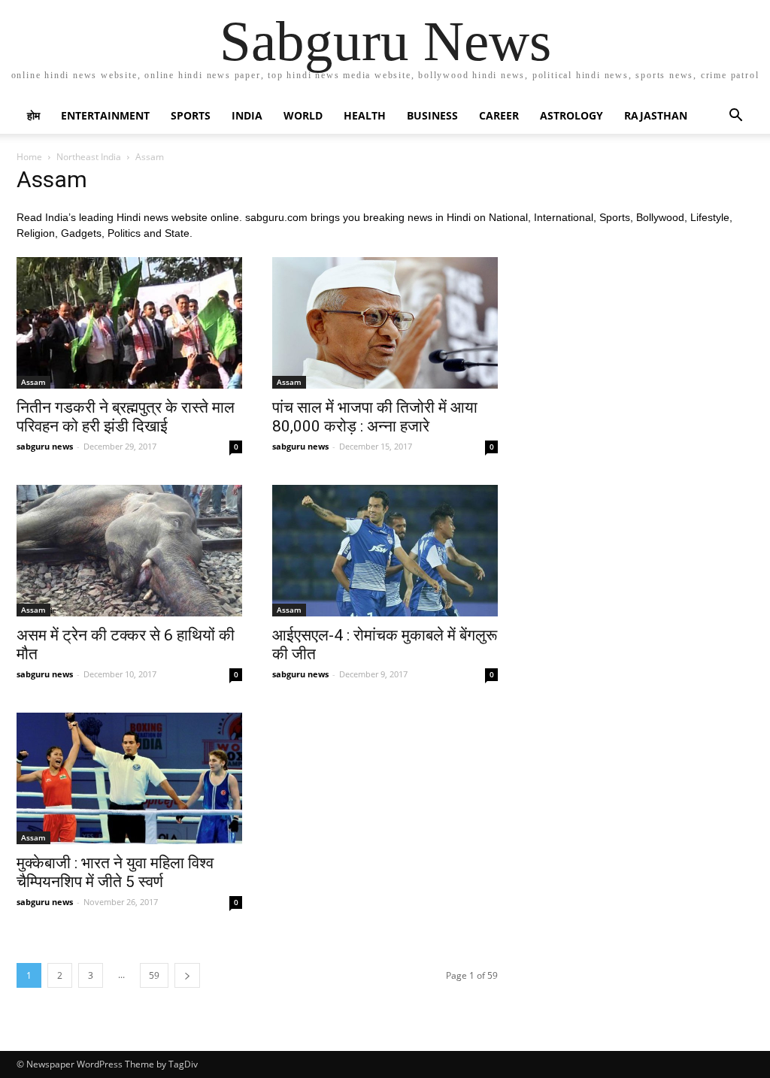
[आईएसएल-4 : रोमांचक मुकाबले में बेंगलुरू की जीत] (385, 550)
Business (432, 115)
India (247, 115)
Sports (191, 115)
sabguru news (45, 446)
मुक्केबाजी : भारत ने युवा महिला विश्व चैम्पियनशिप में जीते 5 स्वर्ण (115, 872)
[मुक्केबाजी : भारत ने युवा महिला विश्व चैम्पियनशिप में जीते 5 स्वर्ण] (129, 778)
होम (33, 115)
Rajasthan (655, 115)
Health (365, 115)
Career (499, 115)
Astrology (571, 115)
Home (29, 156)
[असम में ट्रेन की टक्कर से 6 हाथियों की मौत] (129, 550)
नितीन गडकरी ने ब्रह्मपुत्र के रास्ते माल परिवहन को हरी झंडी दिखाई (126, 416)
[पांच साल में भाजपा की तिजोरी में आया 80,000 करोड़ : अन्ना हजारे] (385, 323)
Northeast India (88, 156)
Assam (33, 382)
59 (154, 975)
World (303, 115)
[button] (735, 117)
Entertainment (105, 115)
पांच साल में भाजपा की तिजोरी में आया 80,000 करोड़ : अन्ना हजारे (374, 416)
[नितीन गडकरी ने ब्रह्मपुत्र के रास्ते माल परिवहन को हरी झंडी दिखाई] (129, 323)
